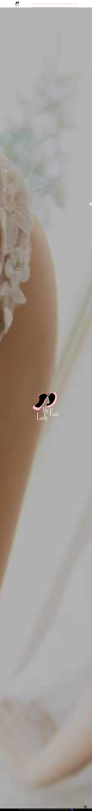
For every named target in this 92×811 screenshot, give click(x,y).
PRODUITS (48, 3)
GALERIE (60, 3)
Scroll (85, 807)
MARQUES (54, 3)
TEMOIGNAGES (68, 3)
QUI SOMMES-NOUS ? (38, 3)
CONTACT (75, 3)
